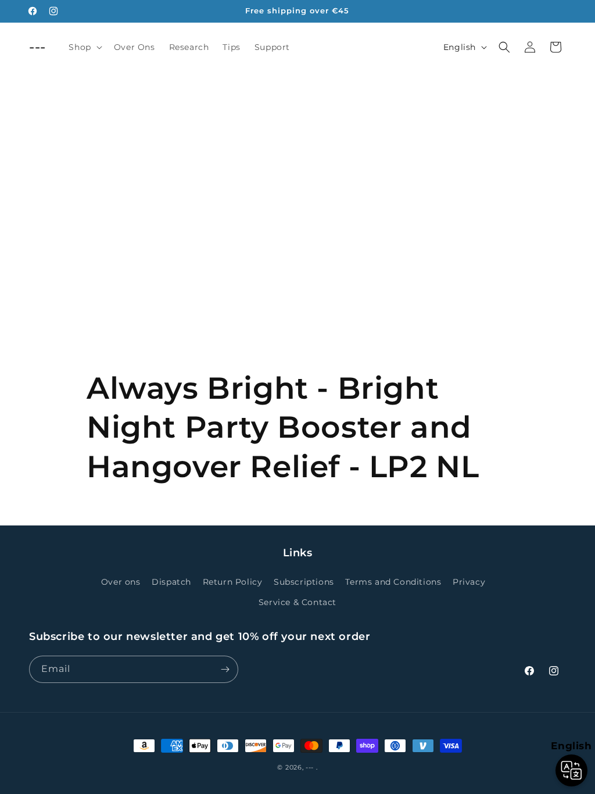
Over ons (121, 582)
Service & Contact (297, 602)
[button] (84, 47)
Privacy (469, 582)
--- (310, 767)
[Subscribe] (225, 669)
